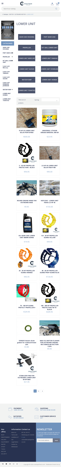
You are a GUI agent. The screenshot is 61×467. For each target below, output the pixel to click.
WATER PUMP (7, 89)
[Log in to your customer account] (52, 3)
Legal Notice (14, 442)
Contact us (14, 444)
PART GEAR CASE (8, 53)
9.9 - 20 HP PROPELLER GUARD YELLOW (49, 236)
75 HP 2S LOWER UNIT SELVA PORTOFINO (27, 131)
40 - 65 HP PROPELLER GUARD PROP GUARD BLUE (49, 271)
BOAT (2, 435)
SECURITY (4, 454)
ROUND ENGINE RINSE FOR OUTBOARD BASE (26, 201)
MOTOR (3, 451)
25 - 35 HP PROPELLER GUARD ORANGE (27, 271)
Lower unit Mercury (6, 67)
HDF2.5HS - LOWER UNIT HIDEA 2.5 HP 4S (49, 201)
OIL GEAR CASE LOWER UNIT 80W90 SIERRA (27, 236)
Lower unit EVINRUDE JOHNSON (6, 84)
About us (13, 432)
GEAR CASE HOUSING (6, 48)
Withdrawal (14, 446)
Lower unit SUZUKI (6, 78)
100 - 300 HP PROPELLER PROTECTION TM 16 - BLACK (49, 307)
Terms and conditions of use (14, 437)
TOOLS (3, 449)
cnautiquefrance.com (39, 464)
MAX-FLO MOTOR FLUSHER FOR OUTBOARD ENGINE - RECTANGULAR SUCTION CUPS (49, 343)
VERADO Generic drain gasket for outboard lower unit (26, 342)
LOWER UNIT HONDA (7, 94)
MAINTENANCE (5, 437)
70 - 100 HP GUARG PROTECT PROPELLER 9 (26, 306)
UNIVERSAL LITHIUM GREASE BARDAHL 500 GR (50, 131)
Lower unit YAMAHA (6, 72)
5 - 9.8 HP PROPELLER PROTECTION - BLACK (27, 166)
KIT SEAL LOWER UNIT (8, 61)
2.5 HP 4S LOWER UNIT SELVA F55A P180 (50, 166)
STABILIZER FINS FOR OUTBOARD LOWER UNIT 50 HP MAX (27, 377)
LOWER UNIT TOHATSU (7, 99)
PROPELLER (6, 57)
